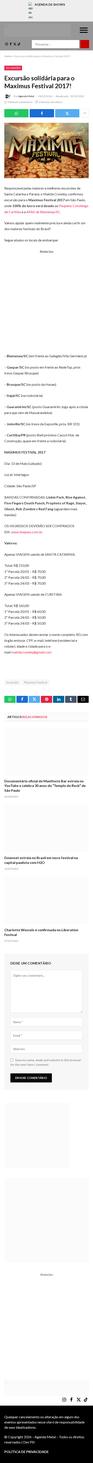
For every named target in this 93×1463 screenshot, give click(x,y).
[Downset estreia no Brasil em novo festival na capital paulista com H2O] (46, 828)
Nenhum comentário (20, 102)
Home (8, 56)
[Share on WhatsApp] (16, 113)
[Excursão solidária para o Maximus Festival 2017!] (46, 150)
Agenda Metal (26, 96)
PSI (32, 1442)
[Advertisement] (46, 301)
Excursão (12, 682)
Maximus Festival (35, 682)
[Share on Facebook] (42, 113)
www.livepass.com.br (27, 532)
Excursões (13, 67)
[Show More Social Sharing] (84, 113)
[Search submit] (84, 44)
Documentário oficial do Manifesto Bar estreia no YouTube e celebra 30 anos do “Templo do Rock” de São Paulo (45, 786)
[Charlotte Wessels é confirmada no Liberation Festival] (46, 900)
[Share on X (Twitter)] (67, 113)
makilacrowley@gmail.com (31, 652)
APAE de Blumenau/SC (43, 212)
